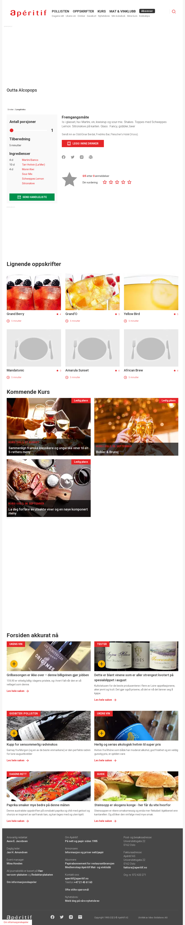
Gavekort (91, 16)
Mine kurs (132, 16)
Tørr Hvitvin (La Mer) (33, 164)
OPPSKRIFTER (83, 11)
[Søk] (173, 11)
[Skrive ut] (90, 157)
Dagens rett (58, 16)
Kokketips (144, 16)
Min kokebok (118, 16)
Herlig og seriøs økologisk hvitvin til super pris (127, 744)
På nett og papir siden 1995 (81, 841)
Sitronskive (28, 183)
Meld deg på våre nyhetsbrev (82, 900)
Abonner (147, 11)
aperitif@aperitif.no (77, 878)
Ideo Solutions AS (158, 917)
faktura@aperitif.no (135, 867)
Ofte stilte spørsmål (77, 889)
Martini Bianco (30, 159)
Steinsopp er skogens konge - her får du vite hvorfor (132, 805)
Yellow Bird (132, 314)
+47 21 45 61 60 (83, 882)
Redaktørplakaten (42, 874)
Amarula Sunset (77, 370)
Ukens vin (71, 16)
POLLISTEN (60, 11)
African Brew (133, 370)
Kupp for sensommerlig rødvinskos (32, 744)
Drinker (81, 16)
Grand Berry (15, 314)
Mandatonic (15, 370)
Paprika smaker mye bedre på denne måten (38, 805)
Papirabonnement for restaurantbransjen (89, 863)
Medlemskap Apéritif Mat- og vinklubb (88, 867)
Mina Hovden (14, 863)
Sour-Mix (27, 174)
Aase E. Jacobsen (17, 841)
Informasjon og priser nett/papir (84, 852)
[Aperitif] (28, 13)
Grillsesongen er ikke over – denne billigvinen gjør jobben (48, 675)
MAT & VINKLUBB (122, 11)
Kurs (102, 11)
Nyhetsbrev (104, 16)
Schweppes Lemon (33, 178)
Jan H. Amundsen (17, 852)
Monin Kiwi (28, 169)
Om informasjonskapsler (22, 882)
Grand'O (71, 314)
